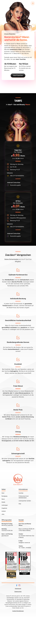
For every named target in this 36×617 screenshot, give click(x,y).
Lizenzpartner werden (25, 500)
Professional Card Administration (23, 496)
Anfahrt (4, 511)
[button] (33, 3)
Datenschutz (18, 591)
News (3, 499)
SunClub (21, 493)
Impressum (18, 588)
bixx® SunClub (18, 75)
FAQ (20, 503)
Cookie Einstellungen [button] (18, 611)
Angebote (4, 508)
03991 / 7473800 (26, 547)
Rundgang (4, 496)
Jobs (3, 514)
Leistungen (5, 505)
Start (3, 493)
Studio (3, 502)
